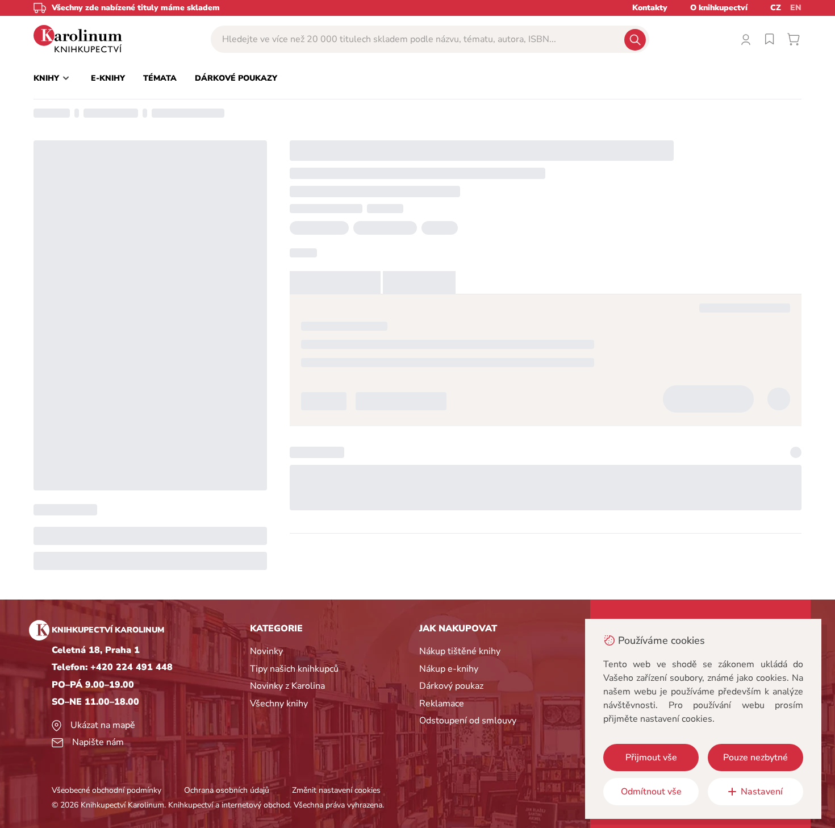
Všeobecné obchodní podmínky (106, 790)
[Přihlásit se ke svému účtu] (746, 39)
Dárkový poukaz (451, 686)
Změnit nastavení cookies (336, 790)
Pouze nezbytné (755, 757)
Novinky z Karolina (287, 686)
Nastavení (762, 791)
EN (795, 7)
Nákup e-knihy (448, 669)
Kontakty (649, 7)
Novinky (266, 651)
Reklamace (441, 703)
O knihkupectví (719, 7)
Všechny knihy (279, 703)
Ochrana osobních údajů (226, 790)
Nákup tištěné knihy (459, 651)
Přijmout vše (651, 757)
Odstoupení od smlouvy (467, 720)
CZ (775, 7)
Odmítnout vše (651, 791)
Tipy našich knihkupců (294, 669)
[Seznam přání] (769, 39)
